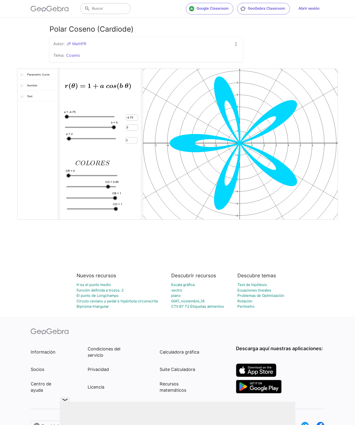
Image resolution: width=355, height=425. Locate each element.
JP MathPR (76, 43)
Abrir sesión (309, 8)
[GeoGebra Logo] (50, 9)
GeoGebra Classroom (266, 8)
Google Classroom (212, 8)
